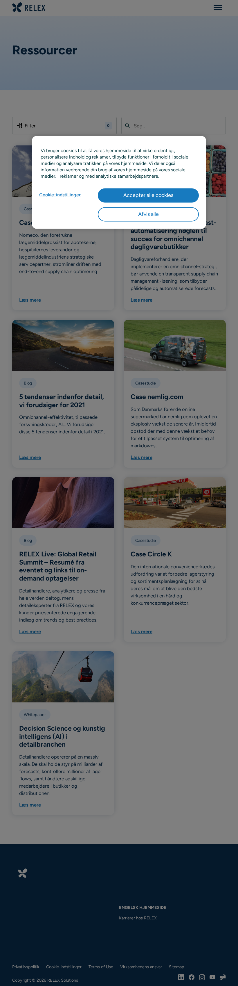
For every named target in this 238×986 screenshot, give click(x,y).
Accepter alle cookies (148, 195)
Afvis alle (148, 214)
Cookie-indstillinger (60, 194)
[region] (119, 182)
